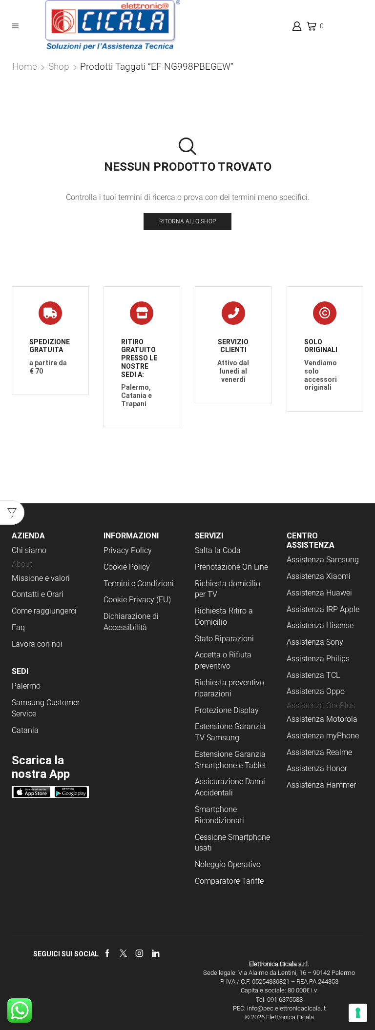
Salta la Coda (218, 550)
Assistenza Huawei (319, 592)
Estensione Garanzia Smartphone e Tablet (230, 760)
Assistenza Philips (318, 658)
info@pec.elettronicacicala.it (286, 1008)
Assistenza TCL (313, 675)
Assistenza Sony (315, 642)
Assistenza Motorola (322, 719)
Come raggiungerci (44, 610)
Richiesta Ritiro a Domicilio (224, 616)
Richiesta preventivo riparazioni (229, 688)
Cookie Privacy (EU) (137, 599)
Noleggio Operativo (228, 864)
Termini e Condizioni (139, 583)
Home (24, 66)
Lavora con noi (37, 644)
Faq (18, 627)
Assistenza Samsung (323, 559)
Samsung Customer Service (46, 708)
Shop (58, 66)
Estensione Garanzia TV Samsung (230, 732)
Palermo (26, 686)
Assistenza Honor (317, 768)
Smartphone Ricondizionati (219, 815)
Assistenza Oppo (316, 691)
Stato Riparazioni (224, 638)
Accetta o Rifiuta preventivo (223, 660)
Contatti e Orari (37, 594)
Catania (25, 730)
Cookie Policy (127, 567)
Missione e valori (41, 578)
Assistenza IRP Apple (323, 609)
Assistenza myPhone (323, 735)
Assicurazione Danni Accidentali (230, 787)
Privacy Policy (128, 550)
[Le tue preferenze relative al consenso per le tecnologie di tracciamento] (358, 1013)
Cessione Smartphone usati (232, 842)
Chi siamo (29, 550)
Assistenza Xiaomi (319, 576)
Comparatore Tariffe (229, 881)
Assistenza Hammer (321, 785)
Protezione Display (227, 710)
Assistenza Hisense (320, 625)
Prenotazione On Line (232, 567)
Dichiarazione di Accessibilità (131, 622)
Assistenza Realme (319, 752)
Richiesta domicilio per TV (227, 589)
